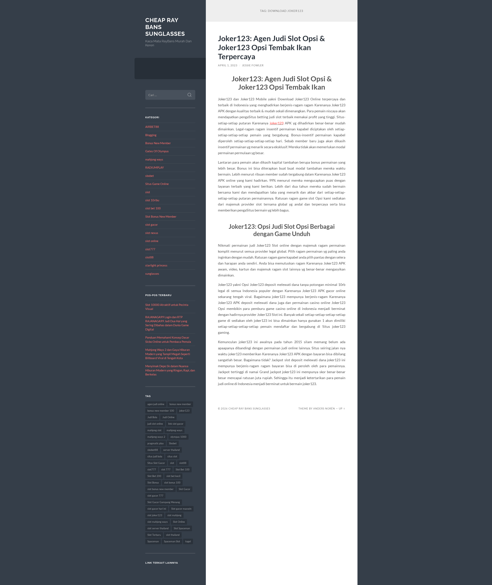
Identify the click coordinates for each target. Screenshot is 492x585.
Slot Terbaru (154, 534)
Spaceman (153, 541)
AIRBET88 (152, 126)
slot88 (149, 257)
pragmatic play (155, 443)
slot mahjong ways (157, 521)
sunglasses (152, 273)
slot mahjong (174, 515)
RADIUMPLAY (154, 167)
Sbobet (173, 443)
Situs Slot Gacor (156, 462)
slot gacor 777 (155, 495)
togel (188, 541)
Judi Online (168, 417)
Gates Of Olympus (157, 151)
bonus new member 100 (160, 410)
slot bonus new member (160, 489)
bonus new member (180, 404)
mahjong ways (154, 159)
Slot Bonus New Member (160, 216)
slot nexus (151, 233)
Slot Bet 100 (182, 469)
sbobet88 (152, 449)
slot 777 (165, 469)
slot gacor (151, 224)
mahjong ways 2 (156, 436)
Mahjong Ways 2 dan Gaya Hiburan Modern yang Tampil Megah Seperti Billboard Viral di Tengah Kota (167, 354)
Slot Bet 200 (154, 476)
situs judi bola (154, 456)
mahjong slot (154, 430)
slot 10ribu (152, 200)
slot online (151, 241)
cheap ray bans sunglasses (249, 408)
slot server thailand (158, 528)
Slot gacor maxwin (181, 508)
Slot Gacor (184, 489)
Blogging (150, 135)
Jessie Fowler (253, 65)
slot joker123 (154, 515)
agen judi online (155, 404)
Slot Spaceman (182, 528)
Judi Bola (152, 417)
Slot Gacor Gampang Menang (163, 502)
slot (147, 192)
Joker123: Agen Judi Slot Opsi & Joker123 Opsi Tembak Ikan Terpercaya (271, 47)
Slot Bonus (153, 482)
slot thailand (173, 534)
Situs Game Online (157, 184)
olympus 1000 (178, 436)
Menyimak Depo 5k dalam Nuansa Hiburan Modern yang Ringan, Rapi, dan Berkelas (170, 370)
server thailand (171, 449)
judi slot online (155, 423)
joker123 (184, 410)
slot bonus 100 (172, 482)
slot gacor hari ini (156, 508)
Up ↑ (342, 408)
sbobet (149, 175)
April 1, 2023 (227, 65)
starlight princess (156, 265)
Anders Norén (324, 408)
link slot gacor (175, 423)
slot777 (150, 249)
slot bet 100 (153, 208)
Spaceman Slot (172, 541)
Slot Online (179, 521)
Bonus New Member (158, 143)
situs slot (172, 456)
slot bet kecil (173, 476)
